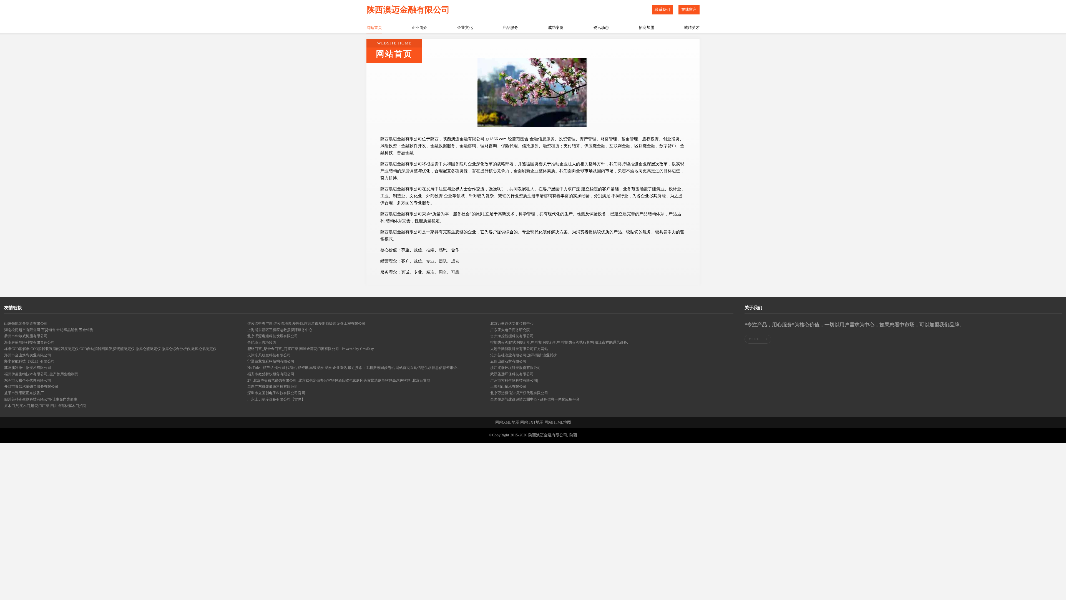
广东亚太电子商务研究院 (510, 330)
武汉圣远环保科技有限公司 (512, 374)
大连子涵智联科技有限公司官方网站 (519, 349)
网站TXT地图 (532, 422)
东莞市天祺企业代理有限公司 (27, 380)
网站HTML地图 (557, 422)
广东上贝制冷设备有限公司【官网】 (276, 399)
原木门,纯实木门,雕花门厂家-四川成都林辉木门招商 (45, 406)
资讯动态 (601, 28)
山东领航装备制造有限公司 (25, 323)
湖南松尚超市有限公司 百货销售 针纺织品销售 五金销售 (48, 330)
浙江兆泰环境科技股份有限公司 (515, 368)
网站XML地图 (507, 422)
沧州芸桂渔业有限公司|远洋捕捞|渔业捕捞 (523, 355)
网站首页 (374, 28)
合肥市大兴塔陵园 (261, 342)
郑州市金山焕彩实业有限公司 (27, 355)
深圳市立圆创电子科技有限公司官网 (276, 393)
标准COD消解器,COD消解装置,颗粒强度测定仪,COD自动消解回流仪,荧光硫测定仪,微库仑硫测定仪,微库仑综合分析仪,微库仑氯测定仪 (110, 349)
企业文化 (465, 28)
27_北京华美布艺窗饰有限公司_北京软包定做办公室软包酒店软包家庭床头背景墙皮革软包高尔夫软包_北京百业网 (338, 380)
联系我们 (662, 10)
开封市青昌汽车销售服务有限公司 (31, 386)
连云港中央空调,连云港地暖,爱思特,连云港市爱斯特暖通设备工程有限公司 (306, 323)
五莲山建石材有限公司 (508, 361)
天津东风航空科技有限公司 (269, 355)
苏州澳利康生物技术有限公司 (27, 368)
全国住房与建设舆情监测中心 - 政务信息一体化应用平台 (535, 399)
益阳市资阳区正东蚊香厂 (24, 393)
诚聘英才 (692, 28)
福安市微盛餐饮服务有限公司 (270, 374)
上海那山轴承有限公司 (508, 386)
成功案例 (556, 28)
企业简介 (419, 28)
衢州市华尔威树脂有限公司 (25, 336)
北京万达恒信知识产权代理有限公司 (519, 393)
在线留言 (689, 10)
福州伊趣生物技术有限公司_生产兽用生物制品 (41, 374)
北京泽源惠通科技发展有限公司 (272, 336)
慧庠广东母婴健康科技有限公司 (272, 386)
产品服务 (510, 28)
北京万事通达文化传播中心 (512, 323)
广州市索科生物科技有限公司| (514, 380)
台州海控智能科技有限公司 (512, 336)
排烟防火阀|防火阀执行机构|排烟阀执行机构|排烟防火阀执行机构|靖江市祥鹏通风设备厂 (560, 342)
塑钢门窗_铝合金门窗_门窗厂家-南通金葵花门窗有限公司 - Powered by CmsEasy (310, 349)
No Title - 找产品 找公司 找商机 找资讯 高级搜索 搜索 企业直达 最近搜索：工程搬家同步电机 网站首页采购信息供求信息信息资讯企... (353, 368)
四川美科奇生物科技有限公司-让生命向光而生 (40, 399)
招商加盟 (646, 28)
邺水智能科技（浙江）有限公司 (29, 361)
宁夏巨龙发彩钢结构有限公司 (270, 361)
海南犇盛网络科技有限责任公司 (29, 342)
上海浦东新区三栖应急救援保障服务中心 (279, 330)
